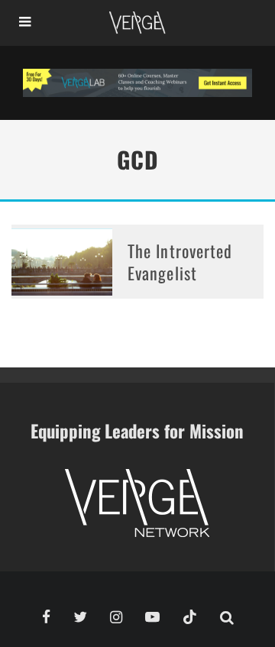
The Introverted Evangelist (180, 261)
